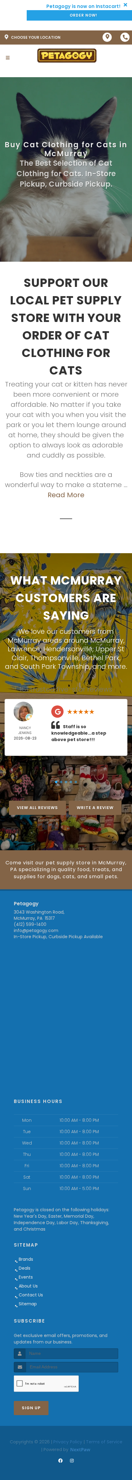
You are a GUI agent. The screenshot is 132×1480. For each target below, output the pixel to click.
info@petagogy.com (36, 930)
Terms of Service (104, 1442)
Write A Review (95, 808)
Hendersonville (67, 649)
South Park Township (54, 666)
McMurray (106, 640)
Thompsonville (54, 658)
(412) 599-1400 (30, 924)
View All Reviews (37, 808)
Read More (66, 495)
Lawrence (24, 649)
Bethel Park (100, 658)
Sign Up (31, 1408)
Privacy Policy (67, 1442)
